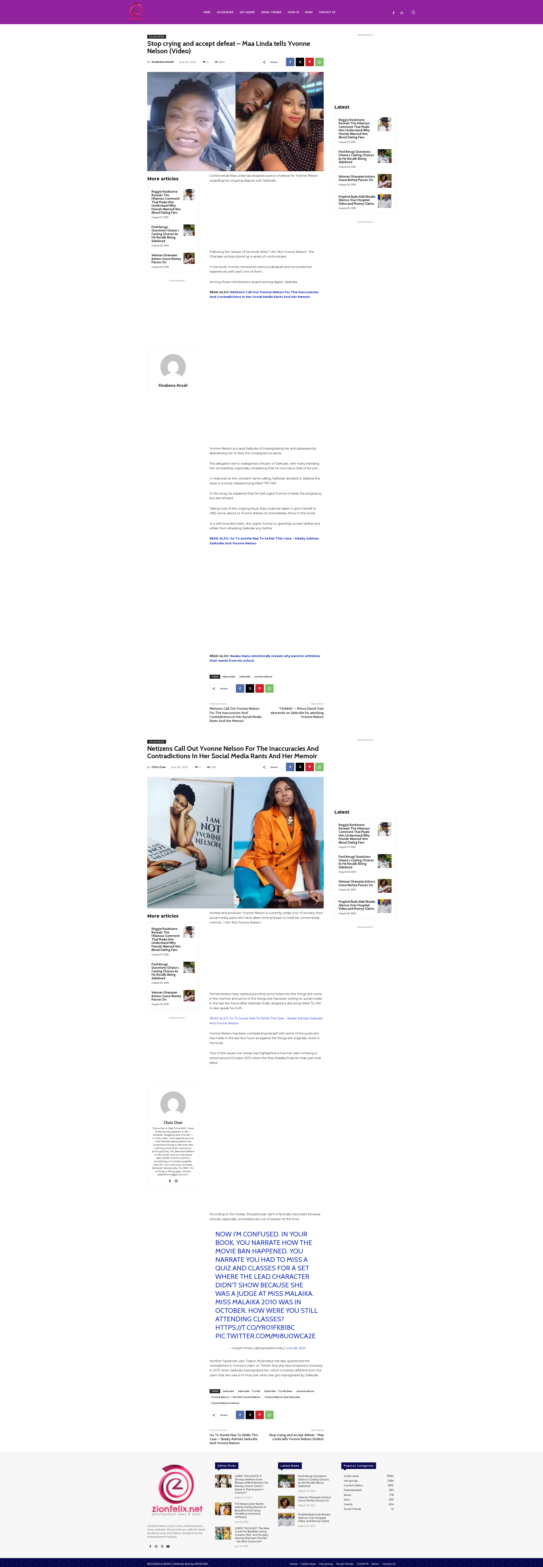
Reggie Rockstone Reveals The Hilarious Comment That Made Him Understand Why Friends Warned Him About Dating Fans (166, 202)
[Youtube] (168, 1547)
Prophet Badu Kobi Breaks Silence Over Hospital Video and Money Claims (357, 200)
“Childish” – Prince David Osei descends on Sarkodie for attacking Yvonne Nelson (297, 712)
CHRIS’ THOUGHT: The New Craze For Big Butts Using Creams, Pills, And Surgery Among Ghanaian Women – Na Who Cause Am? (252, 1534)
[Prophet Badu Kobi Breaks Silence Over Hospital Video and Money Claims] (385, 201)
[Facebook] (394, 13)
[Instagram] (402, 13)
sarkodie (244, 676)
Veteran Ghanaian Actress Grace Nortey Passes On (166, 258)
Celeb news (156, 36)
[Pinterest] (309, 62)
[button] (413, 12)
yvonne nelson (263, 676)
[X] (300, 62)
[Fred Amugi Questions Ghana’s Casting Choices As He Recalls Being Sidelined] (189, 230)
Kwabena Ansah (163, 61)
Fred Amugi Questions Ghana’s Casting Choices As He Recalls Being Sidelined (165, 234)
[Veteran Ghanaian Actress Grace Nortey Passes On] (189, 258)
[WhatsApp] (319, 62)
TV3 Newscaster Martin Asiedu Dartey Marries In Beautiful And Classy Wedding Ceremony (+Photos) (250, 1510)
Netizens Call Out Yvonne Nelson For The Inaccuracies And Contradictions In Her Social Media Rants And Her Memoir (236, 714)
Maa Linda (229, 676)
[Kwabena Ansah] (173, 367)
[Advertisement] (177, 309)
